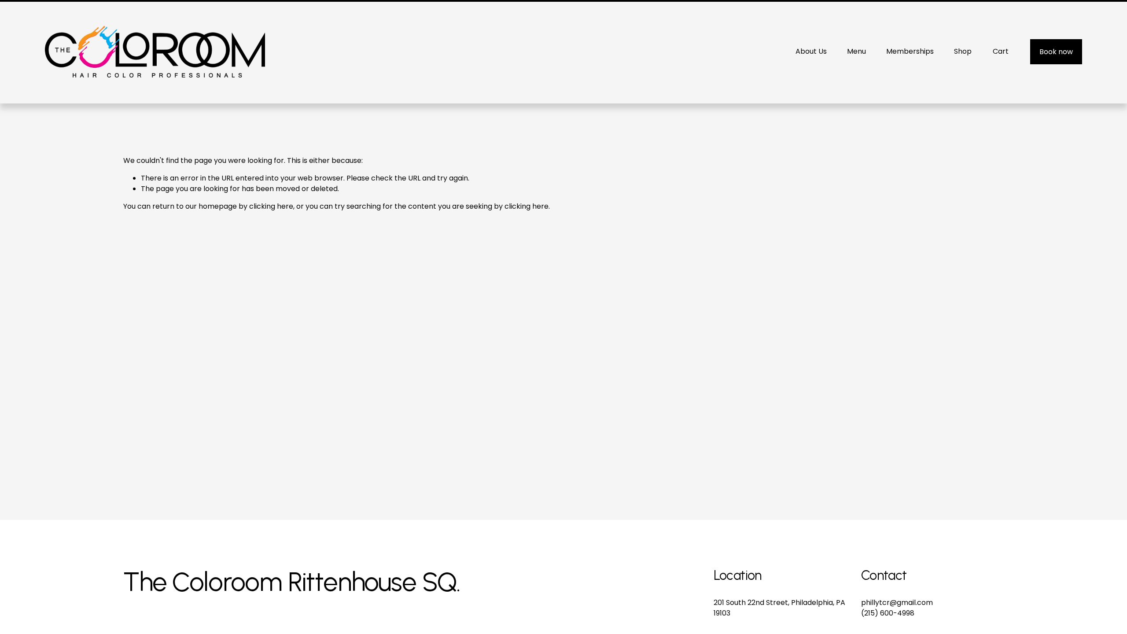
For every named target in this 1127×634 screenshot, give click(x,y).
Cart (1001, 51)
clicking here (271, 206)
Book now (1056, 52)
